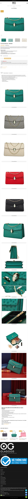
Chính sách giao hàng (3, 478)
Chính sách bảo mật (3, 482)
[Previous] (2, 22)
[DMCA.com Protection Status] (3, 495)
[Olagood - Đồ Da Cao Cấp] (14, 3)
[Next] (26, 22)
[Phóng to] (1, 35)
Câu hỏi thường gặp (3, 477)
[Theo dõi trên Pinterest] (4, 454)
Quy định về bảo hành (3, 481)
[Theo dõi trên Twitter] (3, 454)
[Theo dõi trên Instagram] (2, 454)
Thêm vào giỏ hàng (7, 58)
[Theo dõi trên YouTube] (6, 454)
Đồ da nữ (2, 470)
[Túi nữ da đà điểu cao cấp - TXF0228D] (14, 433)
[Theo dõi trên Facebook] (1, 454)
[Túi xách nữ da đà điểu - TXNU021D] (23, 433)
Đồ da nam (2, 469)
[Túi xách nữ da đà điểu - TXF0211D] (5, 433)
